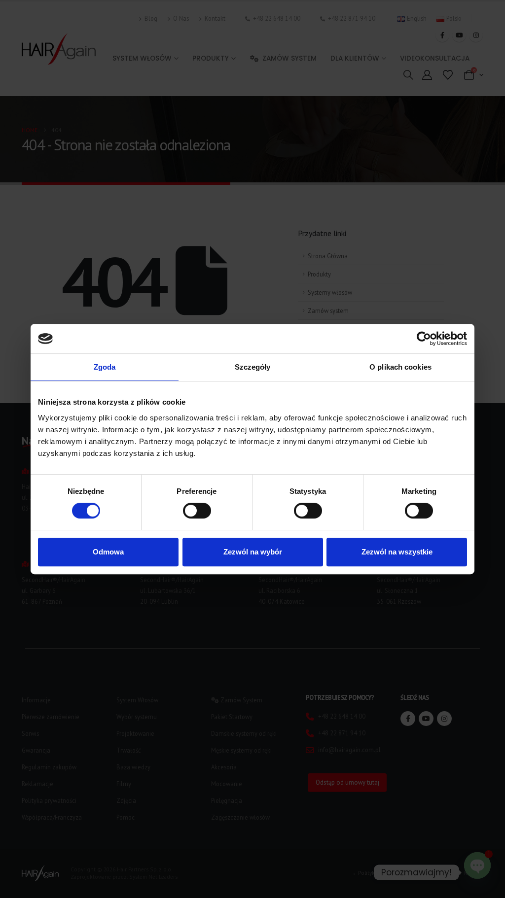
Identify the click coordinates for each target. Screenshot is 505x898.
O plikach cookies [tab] (400, 367)
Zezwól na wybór (252, 552)
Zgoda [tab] (105, 367)
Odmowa (108, 552)
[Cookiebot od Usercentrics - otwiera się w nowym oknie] (424, 338)
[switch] (197, 510)
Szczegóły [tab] (253, 367)
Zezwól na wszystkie (397, 552)
